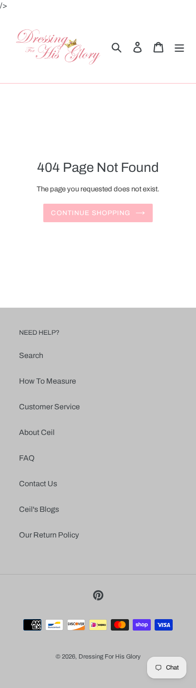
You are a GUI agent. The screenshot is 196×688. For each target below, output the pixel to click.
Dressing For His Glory (109, 656)
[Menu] (179, 47)
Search (31, 355)
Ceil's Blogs (39, 509)
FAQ (27, 458)
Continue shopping (90, 213)
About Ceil (37, 432)
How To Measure (47, 381)
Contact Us (38, 484)
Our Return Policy (49, 535)
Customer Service (49, 407)
